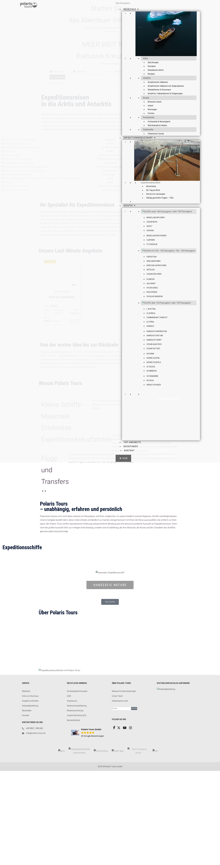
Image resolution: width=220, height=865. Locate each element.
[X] (118, 728)
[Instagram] (130, 728)
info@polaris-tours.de (35, 733)
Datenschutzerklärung (77, 705)
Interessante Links (120, 701)
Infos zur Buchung (30, 696)
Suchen (134, 708)
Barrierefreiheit (73, 720)
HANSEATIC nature (110, 585)
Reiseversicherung (75, 710)
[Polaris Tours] (41, 4)
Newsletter (26, 710)
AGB (69, 696)
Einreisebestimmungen (77, 691)
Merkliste (26, 691)
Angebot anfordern (30, 701)
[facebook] (114, 728)
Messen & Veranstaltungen (124, 691)
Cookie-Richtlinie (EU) (76, 715)
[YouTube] (124, 728)
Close (125, 458)
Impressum (72, 701)
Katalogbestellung (30, 705)
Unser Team (117, 696)
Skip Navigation (123, 3)
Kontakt (25, 715)
